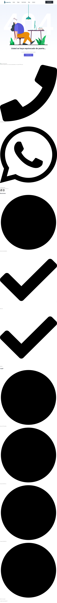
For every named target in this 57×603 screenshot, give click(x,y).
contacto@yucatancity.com (4, 188)
